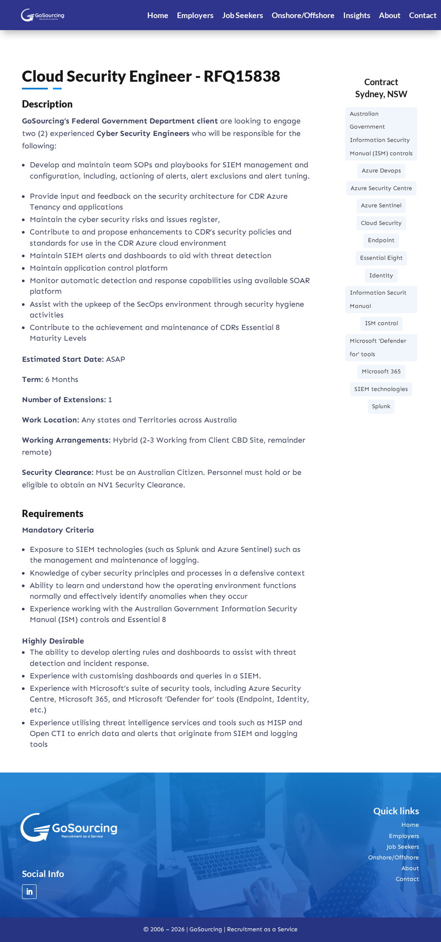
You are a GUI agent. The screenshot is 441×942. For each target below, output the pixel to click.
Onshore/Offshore (303, 15)
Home (157, 15)
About (390, 15)
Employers (195, 15)
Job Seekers (242, 15)
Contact (423, 15)
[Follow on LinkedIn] (29, 891)
